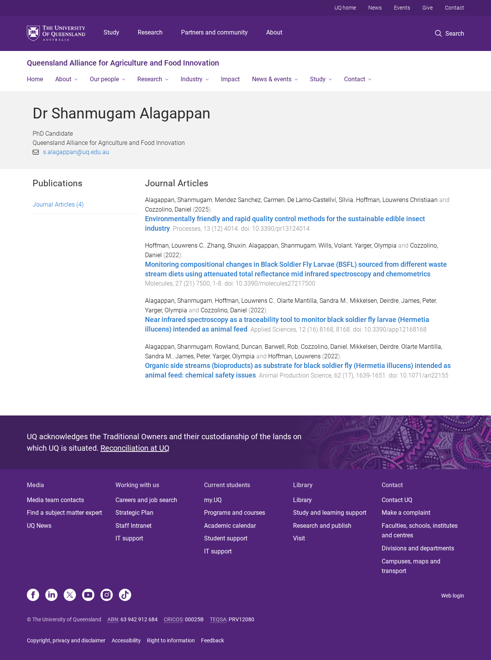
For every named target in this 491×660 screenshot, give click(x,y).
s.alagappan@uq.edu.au (76, 152)
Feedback (212, 640)
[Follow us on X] (70, 595)
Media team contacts (55, 500)
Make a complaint (406, 512)
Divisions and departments (418, 548)
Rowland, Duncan (238, 346)
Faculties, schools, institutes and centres (420, 530)
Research (150, 32)
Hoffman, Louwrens (294, 356)
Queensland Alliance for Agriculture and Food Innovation (123, 62)
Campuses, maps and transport (411, 566)
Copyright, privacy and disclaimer (66, 640)
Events (402, 8)
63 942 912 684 (139, 619)
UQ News (39, 525)
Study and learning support (329, 512)
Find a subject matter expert (64, 512)
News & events (272, 79)
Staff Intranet (133, 525)
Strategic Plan (134, 512)
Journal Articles (58, 204)
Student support (225, 538)
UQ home (345, 8)
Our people (104, 79)
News (375, 8)
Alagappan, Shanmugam (178, 200)
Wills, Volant (335, 245)
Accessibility (126, 640)
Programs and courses (234, 512)
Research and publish (322, 525)
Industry (192, 79)
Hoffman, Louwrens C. (174, 245)
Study (111, 32)
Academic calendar (230, 525)
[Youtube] (88, 595)
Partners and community (214, 32)
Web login (452, 596)
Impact (230, 79)
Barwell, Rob (281, 346)
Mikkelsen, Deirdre (374, 300)
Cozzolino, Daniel (168, 209)
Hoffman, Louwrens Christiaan (397, 200)
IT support (129, 538)
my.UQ (213, 500)
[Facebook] (33, 595)
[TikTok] (125, 595)
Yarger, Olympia (375, 245)
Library (302, 500)
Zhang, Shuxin (226, 245)
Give (427, 8)
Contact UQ (397, 500)
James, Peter (418, 300)
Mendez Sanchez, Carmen (250, 200)
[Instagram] (107, 595)
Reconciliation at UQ (135, 448)
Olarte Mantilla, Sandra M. (312, 300)
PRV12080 (241, 619)
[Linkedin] (51, 595)
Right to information (171, 640)
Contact (454, 8)
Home (35, 79)
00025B (194, 619)
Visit (299, 538)
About (274, 32)
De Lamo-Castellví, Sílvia (320, 200)
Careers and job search (146, 500)
